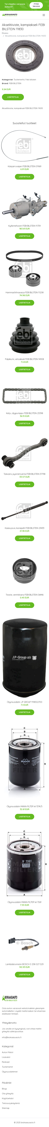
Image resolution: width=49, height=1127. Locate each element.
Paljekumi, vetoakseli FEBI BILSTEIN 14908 (24, 359)
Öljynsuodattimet (10, 1071)
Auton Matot (7, 1052)
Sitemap (5, 1108)
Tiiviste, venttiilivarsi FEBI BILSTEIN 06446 (24, 594)
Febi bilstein (30, 79)
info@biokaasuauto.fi (11, 1037)
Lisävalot (6, 1057)
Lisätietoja (13, 97)
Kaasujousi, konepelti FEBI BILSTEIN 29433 (24, 528)
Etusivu (5, 33)
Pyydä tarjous (36, 5)
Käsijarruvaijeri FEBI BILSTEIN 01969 (24, 166)
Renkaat (6, 1062)
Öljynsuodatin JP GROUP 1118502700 (24, 702)
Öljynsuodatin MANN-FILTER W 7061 (24, 902)
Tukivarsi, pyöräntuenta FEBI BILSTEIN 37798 (24, 474)
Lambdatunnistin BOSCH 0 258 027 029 (25, 964)
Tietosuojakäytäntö (11, 1103)
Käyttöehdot (7, 1098)
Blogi (4, 1088)
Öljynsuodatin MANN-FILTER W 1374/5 (24, 806)
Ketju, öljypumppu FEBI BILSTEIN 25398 (24, 413)
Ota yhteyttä (7, 1093)
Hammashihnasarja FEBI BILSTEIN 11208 (25, 292)
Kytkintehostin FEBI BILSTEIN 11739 (24, 225)
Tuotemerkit (19, 79)
